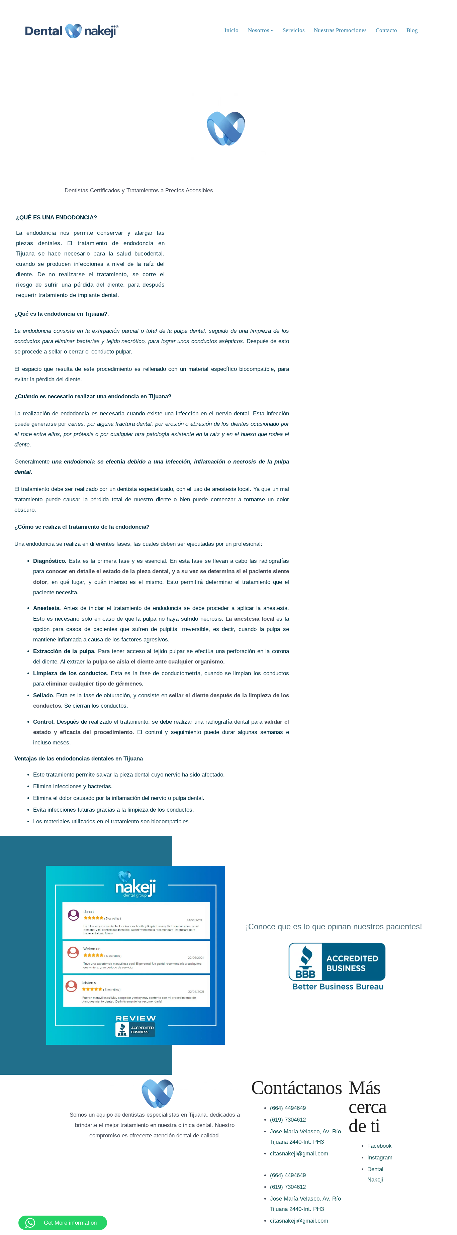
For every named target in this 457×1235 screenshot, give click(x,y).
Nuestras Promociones (340, 30)
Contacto (386, 30)
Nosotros (258, 30)
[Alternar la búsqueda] (432, 30)
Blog (412, 30)
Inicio (231, 30)
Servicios (294, 30)
